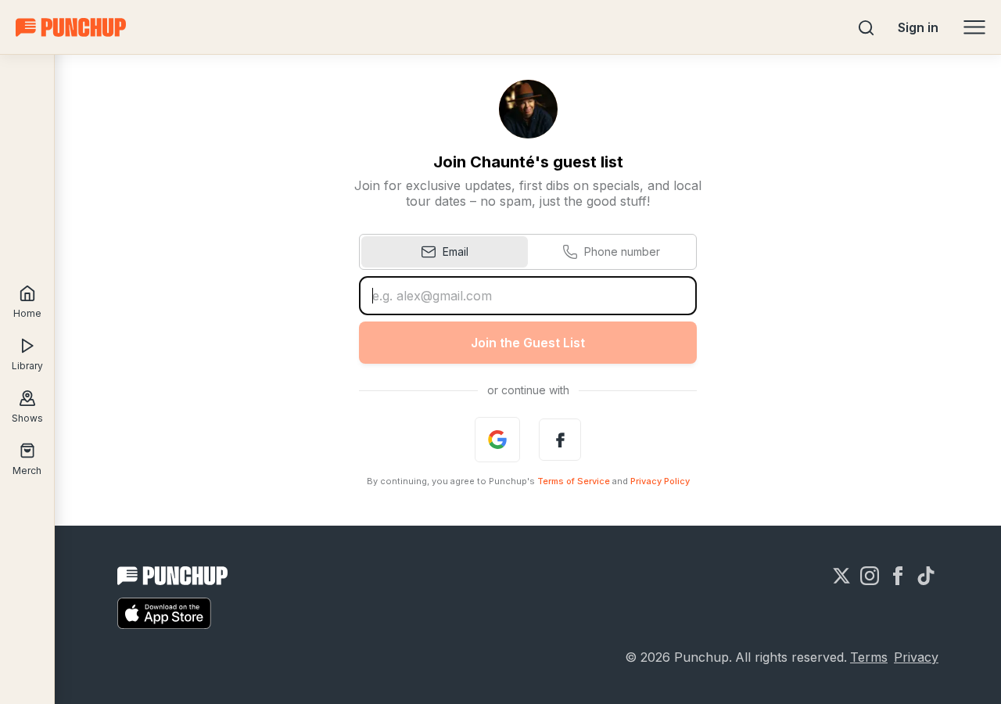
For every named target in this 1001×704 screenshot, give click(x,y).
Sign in (918, 27)
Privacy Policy (660, 481)
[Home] (71, 27)
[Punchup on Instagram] (869, 575)
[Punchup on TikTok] (925, 575)
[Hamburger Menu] (974, 27)
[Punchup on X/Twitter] (841, 575)
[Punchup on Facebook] (897, 575)
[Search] (866, 27)
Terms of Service (573, 481)
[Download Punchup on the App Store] (164, 613)
